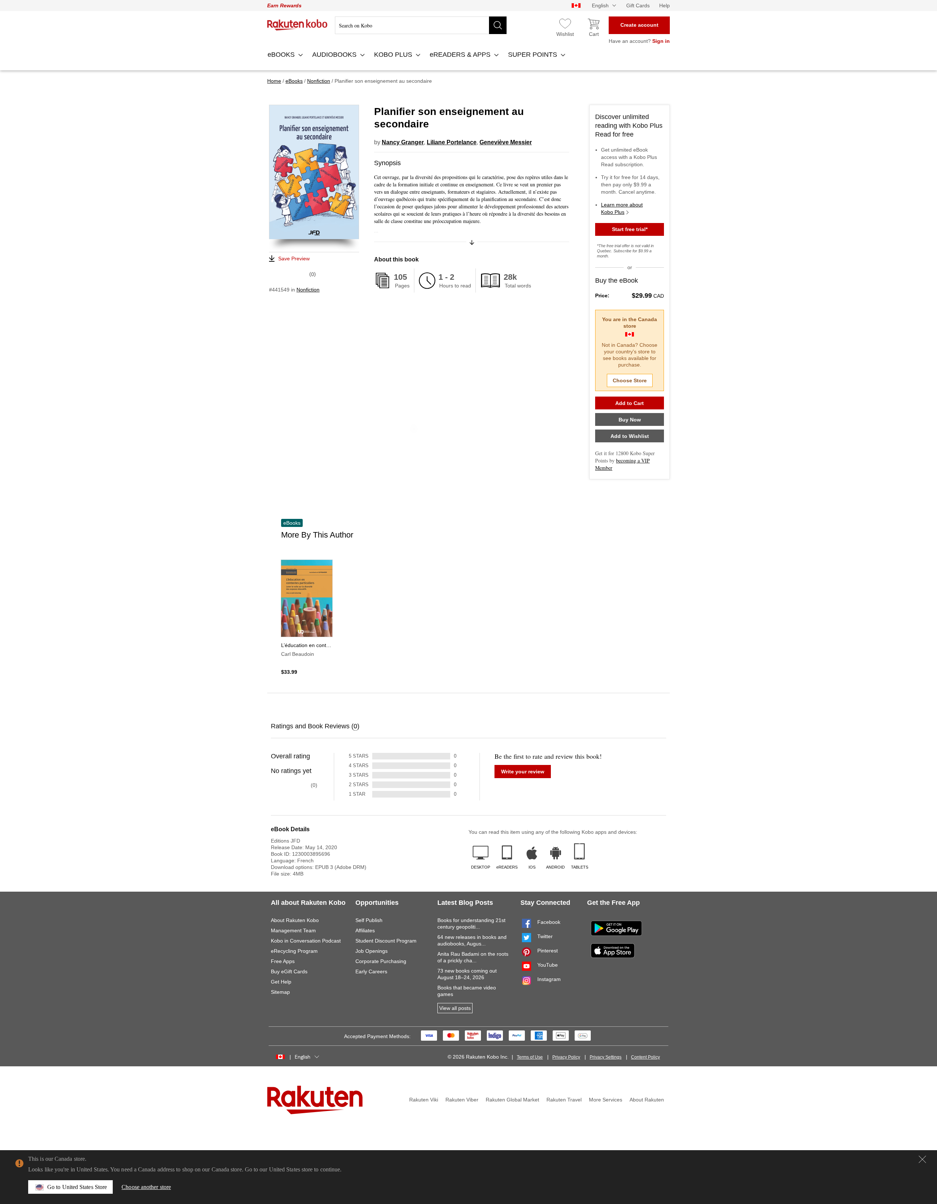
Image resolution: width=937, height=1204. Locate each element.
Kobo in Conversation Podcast (306, 941)
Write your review (522, 771)
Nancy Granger (403, 142)
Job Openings (371, 951)
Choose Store (630, 380)
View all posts (455, 1008)
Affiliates (365, 930)
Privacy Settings (605, 1057)
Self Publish (368, 920)
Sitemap (280, 992)
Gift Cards (638, 5)
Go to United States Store (77, 1187)
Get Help (281, 982)
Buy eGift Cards (289, 971)
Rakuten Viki (423, 1100)
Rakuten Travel (564, 1100)
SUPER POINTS (533, 54)
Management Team (293, 930)
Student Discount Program (386, 941)
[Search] (498, 25)
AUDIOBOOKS (335, 54)
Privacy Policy (566, 1057)
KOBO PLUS (394, 54)
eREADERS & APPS (461, 54)
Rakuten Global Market (512, 1100)
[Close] (922, 1159)
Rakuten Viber (461, 1100)
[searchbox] (421, 25)
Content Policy (645, 1057)
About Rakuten (647, 1100)
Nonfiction (308, 290)
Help (664, 5)
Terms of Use (530, 1057)
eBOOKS (282, 54)
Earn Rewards (284, 5)
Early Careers (371, 971)
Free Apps (283, 961)
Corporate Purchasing (380, 961)
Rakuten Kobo (297, 25)
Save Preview (294, 258)
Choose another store (146, 1187)
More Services (605, 1100)
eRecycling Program (294, 951)
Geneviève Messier (505, 142)
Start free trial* (629, 229)
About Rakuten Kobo (295, 920)
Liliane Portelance (452, 142)
